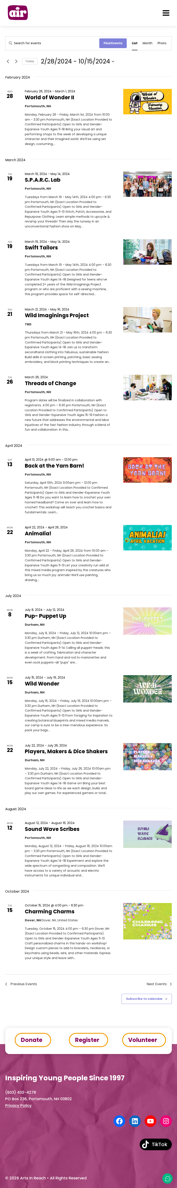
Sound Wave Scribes (52, 829)
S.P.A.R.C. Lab (42, 179)
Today (29, 61)
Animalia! (38, 533)
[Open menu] (166, 13)
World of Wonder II (49, 97)
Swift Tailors (41, 247)
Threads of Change (50, 383)
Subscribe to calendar (144, 999)
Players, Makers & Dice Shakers (66, 751)
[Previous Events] (7, 61)
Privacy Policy (18, 1105)
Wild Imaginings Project (57, 315)
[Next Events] (16, 61)
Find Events (113, 43)
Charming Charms (49, 911)
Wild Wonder (42, 683)
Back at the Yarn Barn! (54, 465)
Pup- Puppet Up (45, 615)
